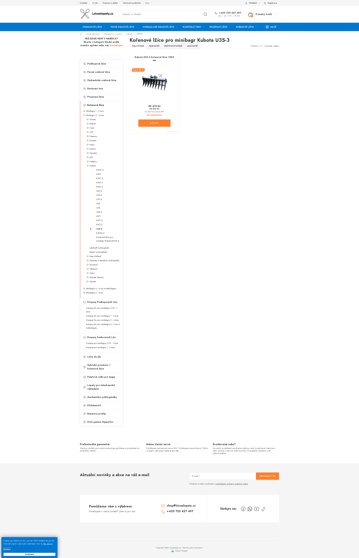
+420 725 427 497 (229, 12)
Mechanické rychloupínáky (102, 397)
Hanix (92, 144)
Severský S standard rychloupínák (104, 260)
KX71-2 (99, 220)
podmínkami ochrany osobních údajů (232, 483)
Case (92, 127)
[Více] (271, 27)
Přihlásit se (267, 476)
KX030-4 (100, 233)
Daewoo (93, 136)
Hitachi (93, 148)
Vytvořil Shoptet (181, 551)
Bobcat (93, 123)
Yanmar (93, 281)
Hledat (205, 14)
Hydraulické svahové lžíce (101, 80)
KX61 (98, 174)
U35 (98, 207)
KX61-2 (99, 178)
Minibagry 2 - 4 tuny (95, 115)
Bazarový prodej (96, 413)
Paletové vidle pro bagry (101, 377)
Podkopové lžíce (96, 63)
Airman (93, 119)
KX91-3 (99, 186)
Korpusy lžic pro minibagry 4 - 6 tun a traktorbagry (103, 326)
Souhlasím (29, 554)
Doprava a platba (110, 3)
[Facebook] (243, 509)
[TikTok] (263, 509)
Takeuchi (93, 269)
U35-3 (99, 228)
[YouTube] (256, 509)
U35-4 (99, 212)
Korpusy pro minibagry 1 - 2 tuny (100, 347)
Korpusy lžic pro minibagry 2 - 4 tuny (102, 320)
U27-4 (99, 199)
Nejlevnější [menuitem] (138, 46)
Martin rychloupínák (98, 252)
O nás (95, 3)
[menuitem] (94, 27)
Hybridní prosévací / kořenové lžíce (98, 366)
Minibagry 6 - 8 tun (94, 292)
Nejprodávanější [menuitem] (173, 46)
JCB (91, 157)
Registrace (272, 3)
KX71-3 (99, 224)
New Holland (95, 256)
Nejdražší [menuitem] (154, 46)
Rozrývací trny (95, 88)
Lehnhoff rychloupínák (99, 247)
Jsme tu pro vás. (172, 450)
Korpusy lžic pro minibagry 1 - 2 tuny (102, 315)
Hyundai (93, 153)
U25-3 (99, 195)
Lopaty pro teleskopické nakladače (101, 387)
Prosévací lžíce (95, 96)
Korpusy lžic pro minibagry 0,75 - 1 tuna (101, 310)
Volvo (92, 273)
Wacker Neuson (97, 277)
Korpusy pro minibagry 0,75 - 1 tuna (102, 343)
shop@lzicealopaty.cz (181, 506)
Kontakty (83, 3)
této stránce (47, 544)
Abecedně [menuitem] (192, 46)
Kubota (93, 165)
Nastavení (7, 549)
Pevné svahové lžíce (98, 72)
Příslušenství (94, 405)
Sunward (93, 264)
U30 (98, 203)
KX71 (98, 216)
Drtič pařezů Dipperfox (100, 422)
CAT (92, 132)
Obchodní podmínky (132, 3)
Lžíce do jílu (94, 356)
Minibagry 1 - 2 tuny (95, 111)
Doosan (93, 140)
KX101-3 (100, 170)
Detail (154, 123)
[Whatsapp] (250, 509)
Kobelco (93, 161)
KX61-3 (99, 182)
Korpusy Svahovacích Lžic (101, 337)
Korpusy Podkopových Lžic (102, 302)
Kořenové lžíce (95, 105)
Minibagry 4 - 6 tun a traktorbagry (101, 288)
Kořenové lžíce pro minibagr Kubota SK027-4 (107, 239)
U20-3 (99, 191)
